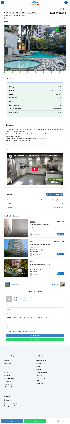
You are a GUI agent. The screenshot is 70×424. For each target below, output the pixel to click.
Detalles (60, 234)
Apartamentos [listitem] (41, 360)
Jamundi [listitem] (8, 390)
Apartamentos (24, 9)
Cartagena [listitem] (8, 384)
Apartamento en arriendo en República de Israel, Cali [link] (47, 224)
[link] (16, 228)
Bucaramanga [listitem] (9, 378)
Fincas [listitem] (39, 369)
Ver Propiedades (19, 300)
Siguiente (54, 284)
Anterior (15, 284)
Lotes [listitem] (39, 366)
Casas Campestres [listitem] (43, 378)
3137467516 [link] (36, 274)
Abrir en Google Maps (56, 194)
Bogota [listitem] (7, 375)
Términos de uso (31, 331)
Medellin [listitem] (8, 381)
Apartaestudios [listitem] (42, 372)
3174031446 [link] (36, 234)
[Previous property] (7, 284)
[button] (62, 9)
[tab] (57, 29)
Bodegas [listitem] (40, 383)
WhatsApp (36, 339)
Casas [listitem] (39, 363)
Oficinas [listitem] (39, 381)
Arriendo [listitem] (8, 363)
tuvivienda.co (9, 9)
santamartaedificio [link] (38, 254)
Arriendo (32, 221)
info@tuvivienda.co (11, 406)
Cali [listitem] (6, 372)
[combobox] (35, 327)
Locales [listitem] (39, 375)
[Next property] (62, 284)
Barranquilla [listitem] (9, 387)
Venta (16, 9)
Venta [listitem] (7, 360)
